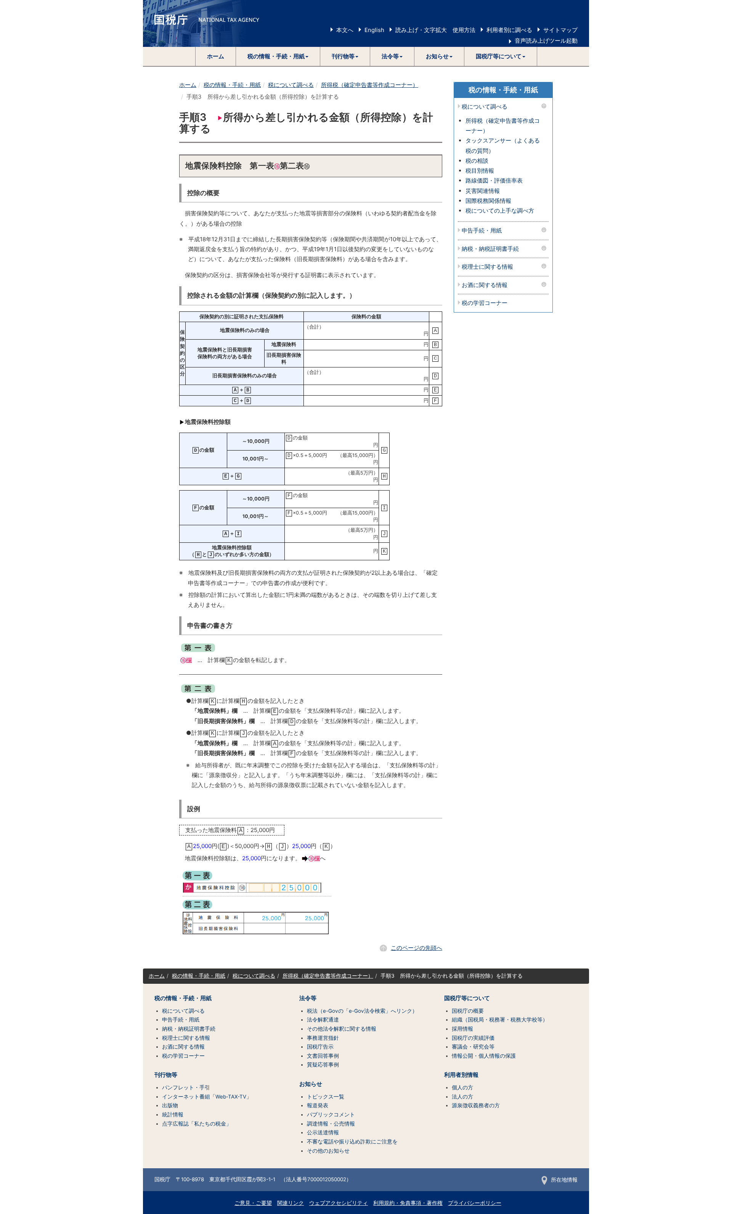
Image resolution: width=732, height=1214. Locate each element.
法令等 (307, 998)
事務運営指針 (323, 1038)
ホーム (215, 56)
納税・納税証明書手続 (490, 249)
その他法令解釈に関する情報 (341, 1029)
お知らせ (310, 1084)
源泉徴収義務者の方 (476, 1105)
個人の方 (462, 1087)
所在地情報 (564, 1180)
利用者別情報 (461, 1074)
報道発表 (317, 1105)
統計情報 (172, 1114)
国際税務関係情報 (488, 200)
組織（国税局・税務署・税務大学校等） (500, 1020)
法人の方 (462, 1097)
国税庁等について (467, 998)
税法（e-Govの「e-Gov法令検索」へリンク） (362, 1011)
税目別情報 (480, 170)
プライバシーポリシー (474, 1203)
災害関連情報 (483, 190)
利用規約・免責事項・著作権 (408, 1203)
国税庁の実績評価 (473, 1038)
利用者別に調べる (509, 30)
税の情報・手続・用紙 (232, 84)
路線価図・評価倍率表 (494, 180)
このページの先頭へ (416, 947)
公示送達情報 (323, 1132)
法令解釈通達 (323, 1020)
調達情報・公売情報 (331, 1124)
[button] (278, 56)
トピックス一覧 (325, 1097)
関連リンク (290, 1203)
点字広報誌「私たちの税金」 (196, 1124)
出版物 (170, 1105)
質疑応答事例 (323, 1065)
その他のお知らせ (328, 1151)
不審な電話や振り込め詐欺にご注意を (352, 1142)
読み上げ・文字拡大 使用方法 (435, 30)
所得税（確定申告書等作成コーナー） (369, 84)
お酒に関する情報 (484, 285)
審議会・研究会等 (473, 1047)
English (374, 30)
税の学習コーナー (484, 303)
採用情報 (462, 1029)
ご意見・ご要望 (253, 1203)
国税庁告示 (320, 1047)
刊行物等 (165, 1074)
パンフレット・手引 (186, 1087)
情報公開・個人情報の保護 (484, 1056)
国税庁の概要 (468, 1011)
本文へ (344, 30)
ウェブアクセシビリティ (338, 1203)
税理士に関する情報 (487, 267)
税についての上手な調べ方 (500, 210)
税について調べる (291, 84)
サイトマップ (560, 30)
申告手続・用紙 (482, 231)
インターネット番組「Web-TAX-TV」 (207, 1097)
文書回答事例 (323, 1056)
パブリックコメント (331, 1114)
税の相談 (477, 160)
